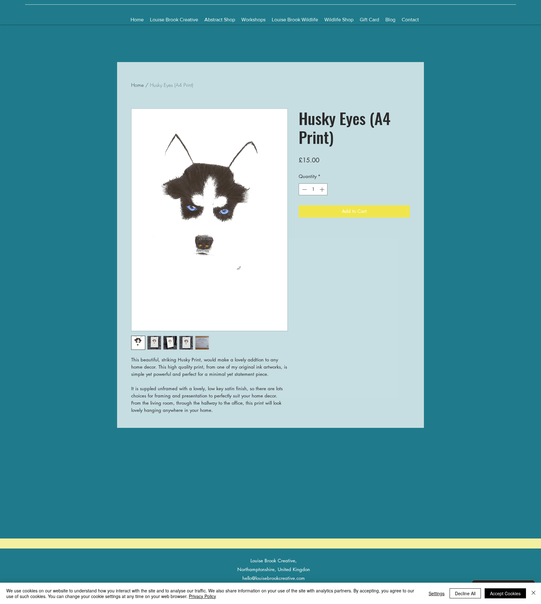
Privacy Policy (202, 596)
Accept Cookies (505, 593)
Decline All (465, 593)
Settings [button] (437, 593)
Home (137, 84)
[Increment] (322, 189)
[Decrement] (304, 189)
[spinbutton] (313, 189)
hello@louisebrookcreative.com (273, 578)
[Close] (533, 593)
